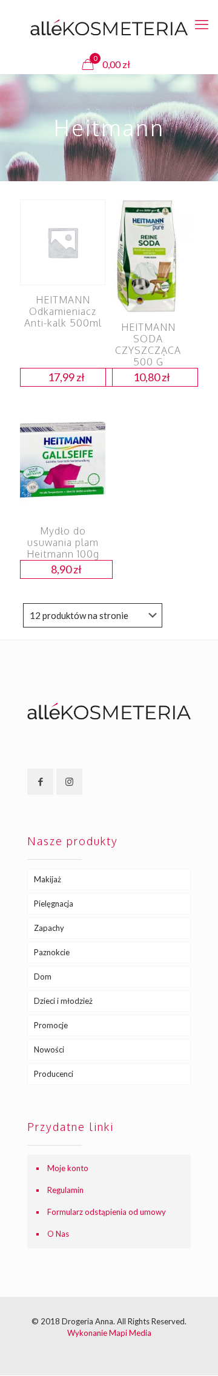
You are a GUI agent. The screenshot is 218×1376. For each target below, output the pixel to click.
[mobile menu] (201, 24)
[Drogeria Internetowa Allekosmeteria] (109, 27)
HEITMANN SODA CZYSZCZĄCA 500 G (148, 344)
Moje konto (67, 1168)
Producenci (53, 1074)
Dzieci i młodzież (63, 1001)
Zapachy (49, 928)
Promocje (51, 1025)
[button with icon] (40, 782)
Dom (42, 976)
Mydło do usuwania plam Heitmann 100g (63, 542)
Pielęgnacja (53, 903)
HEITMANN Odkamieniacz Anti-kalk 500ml (63, 311)
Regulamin (65, 1190)
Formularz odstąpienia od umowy (106, 1212)
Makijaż (47, 879)
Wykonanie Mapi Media (109, 1333)
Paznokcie (52, 952)
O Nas (58, 1234)
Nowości (49, 1049)
